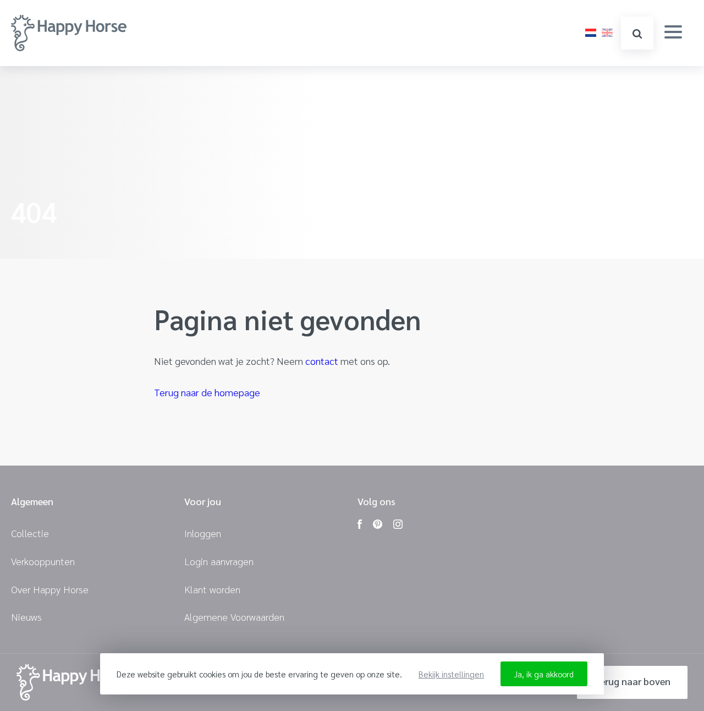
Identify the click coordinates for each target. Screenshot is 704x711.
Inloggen (202, 533)
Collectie (30, 533)
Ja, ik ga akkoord (544, 674)
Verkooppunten (43, 561)
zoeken (637, 33)
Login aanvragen (219, 561)
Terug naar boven (632, 681)
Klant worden (212, 589)
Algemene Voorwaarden (234, 616)
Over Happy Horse (50, 589)
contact (321, 360)
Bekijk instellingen (451, 674)
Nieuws (26, 616)
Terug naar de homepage (207, 392)
